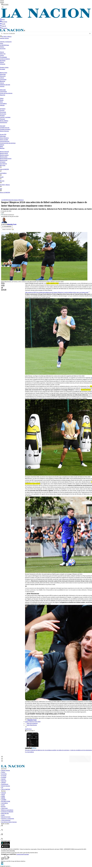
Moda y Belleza (4, 120)
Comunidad (3, 79)
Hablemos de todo (5, 84)
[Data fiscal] (2, 864)
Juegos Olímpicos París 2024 (32, 721)
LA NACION (4, 200)
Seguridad (3, 74)
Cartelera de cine (4, 127)
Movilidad (2, 60)
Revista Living (3, 157)
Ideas (1, 146)
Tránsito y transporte (6, 41)
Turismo (2, 110)
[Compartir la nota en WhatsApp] (4, 286)
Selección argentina (32, 723)
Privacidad (26, 854)
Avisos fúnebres (4, 138)
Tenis (1, 102)
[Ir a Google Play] (5, 844)
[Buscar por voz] (89, 33)
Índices (2, 62)
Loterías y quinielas (5, 117)
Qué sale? (2, 126)
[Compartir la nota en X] (4, 290)
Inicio (3, 19)
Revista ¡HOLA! (4, 153)
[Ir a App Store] (5, 847)
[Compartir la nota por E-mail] (5, 290)
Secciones (4, 21)
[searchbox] (45, 33)
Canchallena (3, 103)
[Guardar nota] (2, 283)
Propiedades (3, 57)
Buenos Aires (3, 72)
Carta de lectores (4, 141)
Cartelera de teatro (5, 129)
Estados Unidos (4, 67)
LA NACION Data (4, 45)
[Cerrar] (24, 31)
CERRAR (2, 1)
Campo (2, 55)
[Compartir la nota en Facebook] (2, 290)
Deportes (11, 200)
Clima (1, 43)
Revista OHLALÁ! (4, 151)
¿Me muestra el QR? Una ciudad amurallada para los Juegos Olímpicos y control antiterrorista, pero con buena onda (56, 292)
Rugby (1, 100)
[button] (46, 111)
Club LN (4, 26)
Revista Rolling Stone (5, 158)
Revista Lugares (4, 155)
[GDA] (5, 859)
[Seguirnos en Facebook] (2, 826)
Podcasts (2, 119)
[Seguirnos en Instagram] (2, 834)
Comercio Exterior (5, 59)
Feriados (2, 115)
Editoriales (3, 90)
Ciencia (2, 83)
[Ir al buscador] (2, 7)
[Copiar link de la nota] (2, 288)
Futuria (2, 52)
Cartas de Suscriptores (6, 93)
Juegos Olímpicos (19, 200)
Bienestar (2, 81)
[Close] (2, 757)
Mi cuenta (4, 28)
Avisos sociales (4, 139)
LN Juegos (2, 108)
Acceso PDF (3, 134)
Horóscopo (3, 114)
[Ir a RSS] (2, 839)
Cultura (2, 78)
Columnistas (3, 91)
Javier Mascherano (32, 725)
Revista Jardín (3, 160)
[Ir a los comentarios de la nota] (4, 283)
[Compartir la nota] (2, 286)
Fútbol (1, 98)
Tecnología (3, 112)
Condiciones (19, 854)
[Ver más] (26, 727)
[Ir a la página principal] (46, 17)
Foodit (3, 24)
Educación (3, 76)
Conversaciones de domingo (8, 143)
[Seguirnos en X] (2, 830)
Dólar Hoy (2, 53)
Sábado (2, 145)
